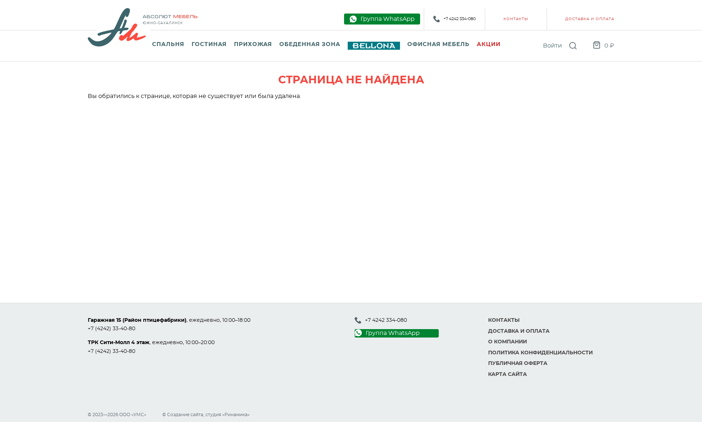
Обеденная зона (309, 44)
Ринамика (236, 414)
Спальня (168, 44)
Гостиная (209, 44)
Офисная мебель (438, 44)
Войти (552, 46)
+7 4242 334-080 (460, 19)
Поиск (573, 46)
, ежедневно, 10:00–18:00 (169, 320)
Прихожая (253, 44)
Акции (489, 44)
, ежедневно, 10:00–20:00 (151, 342)
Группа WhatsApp (393, 333)
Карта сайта (507, 374)
